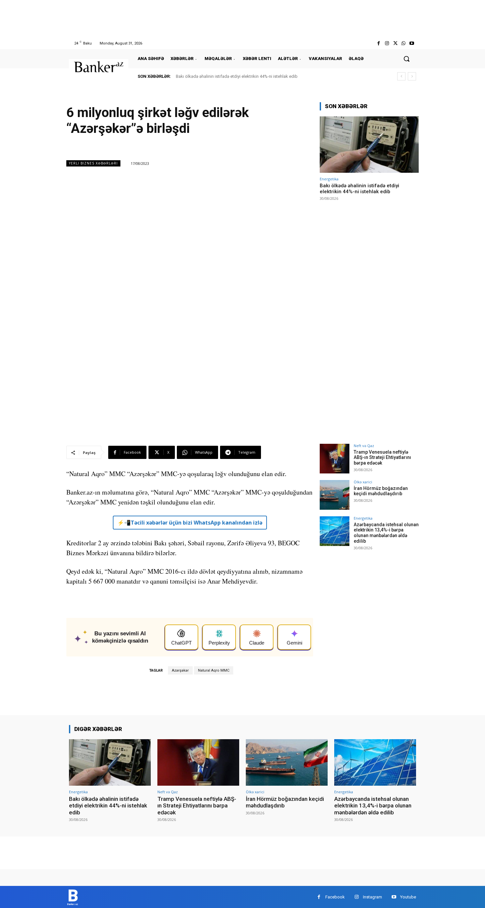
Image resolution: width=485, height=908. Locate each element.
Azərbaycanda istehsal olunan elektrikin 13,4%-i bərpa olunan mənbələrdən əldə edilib (386, 533)
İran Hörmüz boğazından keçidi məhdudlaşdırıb (381, 491)
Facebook (335, 896)
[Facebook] (378, 43)
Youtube (408, 896)
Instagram (372, 896)
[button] (406, 58)
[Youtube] (412, 43)
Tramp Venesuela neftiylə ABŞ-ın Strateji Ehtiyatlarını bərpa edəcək (382, 457)
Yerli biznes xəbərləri (93, 163)
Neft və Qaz (364, 445)
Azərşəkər (180, 670)
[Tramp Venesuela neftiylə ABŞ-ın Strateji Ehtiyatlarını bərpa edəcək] (334, 458)
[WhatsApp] (404, 43)
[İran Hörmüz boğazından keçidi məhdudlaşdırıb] (334, 495)
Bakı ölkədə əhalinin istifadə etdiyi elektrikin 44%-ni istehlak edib (237, 76)
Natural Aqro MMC (213, 670)
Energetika (329, 179)
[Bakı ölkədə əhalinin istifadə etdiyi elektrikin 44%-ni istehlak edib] (369, 144)
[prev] (401, 76)
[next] (412, 76)
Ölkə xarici (363, 482)
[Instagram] (387, 43)
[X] (395, 43)
